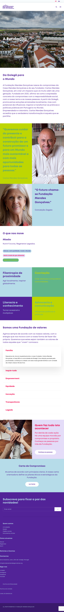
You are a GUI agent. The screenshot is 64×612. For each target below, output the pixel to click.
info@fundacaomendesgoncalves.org (11, 563)
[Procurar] (55, 7)
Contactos (4, 556)
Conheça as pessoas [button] (45, 452)
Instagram (3, 572)
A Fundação (6, 527)
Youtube (2, 576)
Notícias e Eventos (7, 551)
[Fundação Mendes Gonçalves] (8, 7)
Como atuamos (6, 538)
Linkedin (2, 570)
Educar (2, 542)
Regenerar (3, 544)
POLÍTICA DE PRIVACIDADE (10, 584)
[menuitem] (55, 1)
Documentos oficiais (9, 533)
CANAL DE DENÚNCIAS (6, 593)
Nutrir (1, 546)
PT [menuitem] (56, 1)
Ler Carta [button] (32, 484)
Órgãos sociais (7, 531)
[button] (60, 7)
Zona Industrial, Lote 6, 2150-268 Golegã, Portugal (14, 559)
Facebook (3, 574)
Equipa (5, 529)
